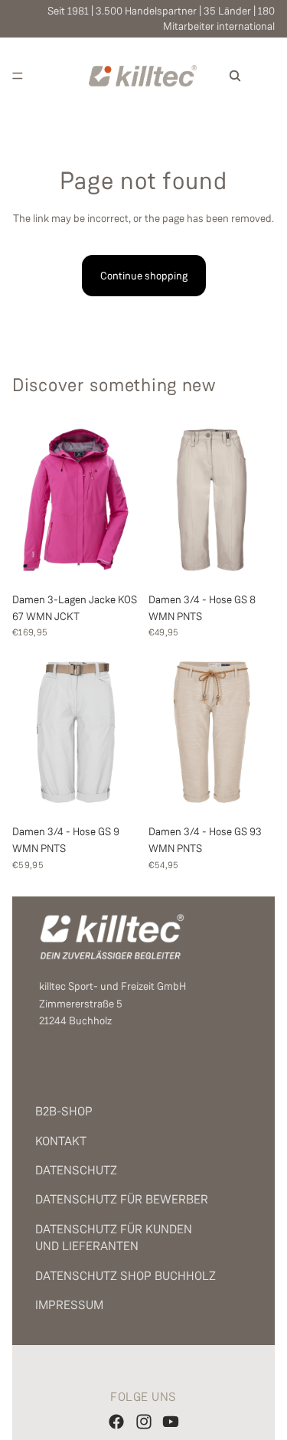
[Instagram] (144, 1421)
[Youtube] (170, 1421)
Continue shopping (144, 275)
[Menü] (17, 75)
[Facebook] (116, 1421)
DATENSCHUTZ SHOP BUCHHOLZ (125, 1276)
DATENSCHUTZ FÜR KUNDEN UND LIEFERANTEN (113, 1237)
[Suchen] (235, 76)
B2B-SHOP (64, 1111)
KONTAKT (60, 1141)
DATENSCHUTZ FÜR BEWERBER (121, 1199)
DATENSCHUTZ (76, 1170)
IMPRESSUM (69, 1305)
